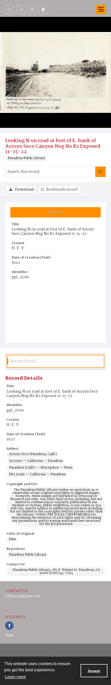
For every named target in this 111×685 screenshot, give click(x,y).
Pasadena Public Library (26, 158)
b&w (12, 539)
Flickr (9, 635)
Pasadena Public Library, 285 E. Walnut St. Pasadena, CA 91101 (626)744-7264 (56, 571)
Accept (94, 671)
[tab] (55, 212)
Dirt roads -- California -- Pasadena (37, 474)
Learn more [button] (15, 677)
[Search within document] (100, 172)
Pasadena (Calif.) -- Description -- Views (41, 467)
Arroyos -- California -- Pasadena (36, 461)
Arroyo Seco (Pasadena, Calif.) (33, 454)
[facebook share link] (9, 625)
